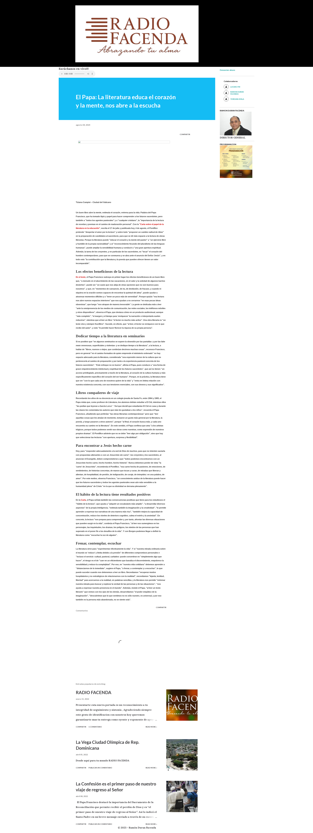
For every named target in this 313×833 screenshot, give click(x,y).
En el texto (81, 277)
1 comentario (95, 727)
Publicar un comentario (100, 768)
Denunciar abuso (227, 70)
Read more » (151, 727)
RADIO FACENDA (93, 692)
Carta (83, 500)
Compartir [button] (185, 134)
